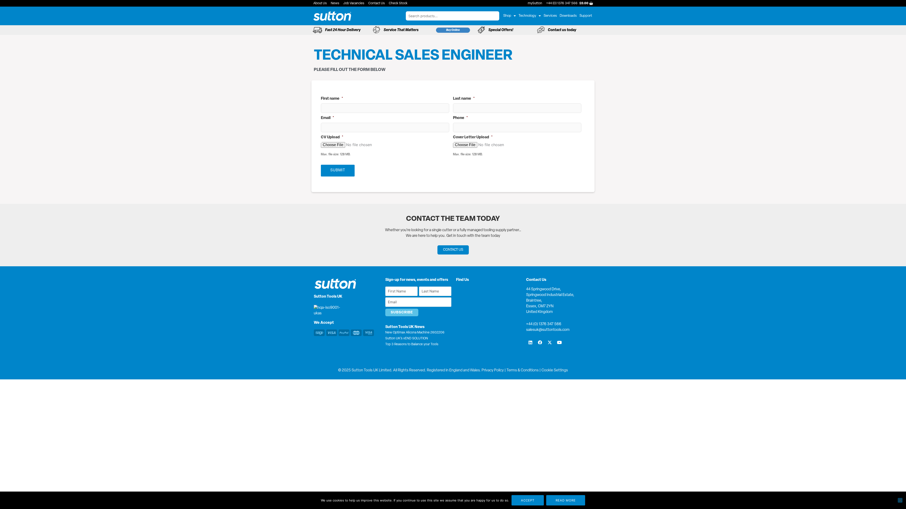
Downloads (568, 16)
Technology (527, 16)
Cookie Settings (554, 370)
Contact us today (562, 30)
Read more (566, 500)
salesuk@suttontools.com (548, 330)
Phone (460, 118)
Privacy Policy (493, 370)
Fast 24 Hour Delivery (343, 30)
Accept (527, 500)
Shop (507, 16)
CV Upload (332, 137)
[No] (900, 500)
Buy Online (453, 30)
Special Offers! (500, 30)
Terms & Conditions (523, 370)
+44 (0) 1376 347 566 (543, 324)
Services (550, 16)
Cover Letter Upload (473, 137)
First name (332, 99)
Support (585, 16)
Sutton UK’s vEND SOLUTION (406, 338)
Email (327, 118)
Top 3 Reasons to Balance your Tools (411, 344)
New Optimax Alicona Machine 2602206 (415, 332)
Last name (464, 99)
